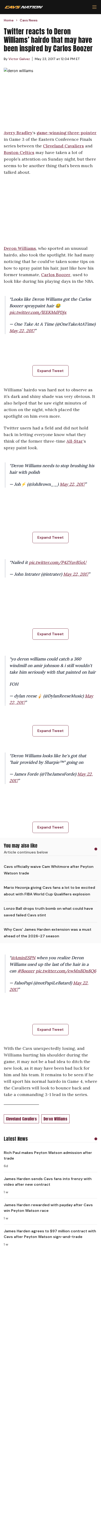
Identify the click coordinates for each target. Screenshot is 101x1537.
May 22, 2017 (22, 330)
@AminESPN (23, 957)
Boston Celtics (19, 152)
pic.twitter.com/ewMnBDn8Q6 (66, 971)
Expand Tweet (50, 370)
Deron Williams (20, 248)
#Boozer (26, 971)
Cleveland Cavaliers (63, 146)
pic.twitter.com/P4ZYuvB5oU (57, 562)
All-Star (74, 441)
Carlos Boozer (55, 274)
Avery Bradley (18, 132)
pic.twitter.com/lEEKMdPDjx (37, 312)
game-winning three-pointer (67, 132)
